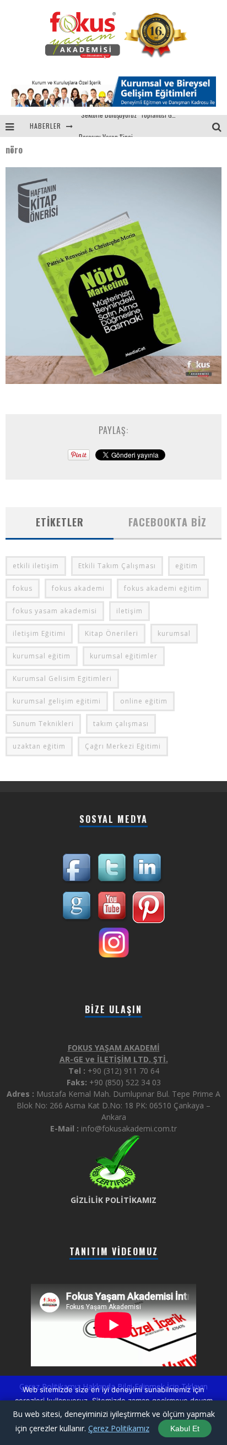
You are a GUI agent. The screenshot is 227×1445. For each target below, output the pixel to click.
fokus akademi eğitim (163, 588)
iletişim (129, 611)
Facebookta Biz (167, 522)
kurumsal (174, 633)
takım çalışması (121, 723)
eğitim (186, 565)
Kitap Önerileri (111, 633)
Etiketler (60, 522)
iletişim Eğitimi (39, 633)
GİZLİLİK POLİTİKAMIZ (113, 1200)
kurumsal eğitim (42, 656)
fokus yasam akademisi (55, 611)
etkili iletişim (36, 565)
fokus (23, 588)
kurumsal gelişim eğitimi (57, 701)
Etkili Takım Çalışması (117, 565)
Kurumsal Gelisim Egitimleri (62, 678)
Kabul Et (184, 1428)
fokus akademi (78, 588)
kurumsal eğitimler (124, 656)
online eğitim (143, 701)
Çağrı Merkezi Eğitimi (123, 746)
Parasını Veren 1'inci (106, 125)
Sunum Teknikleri (43, 723)
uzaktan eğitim (39, 746)
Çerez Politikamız (118, 1428)
